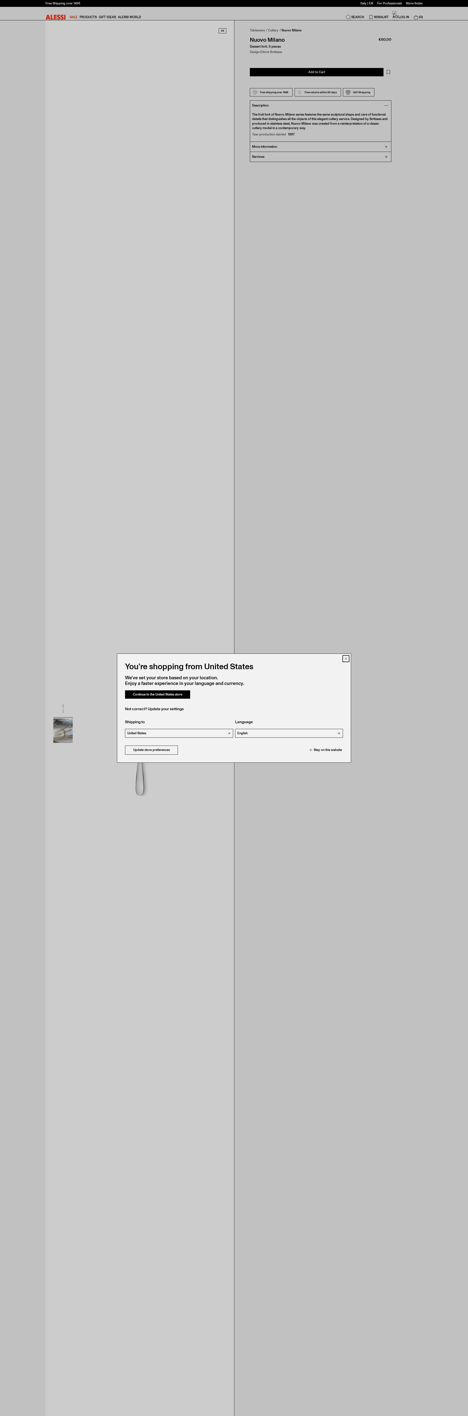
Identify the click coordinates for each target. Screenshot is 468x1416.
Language (244, 722)
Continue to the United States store (157, 694)
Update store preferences (151, 750)
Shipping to (135, 722)
